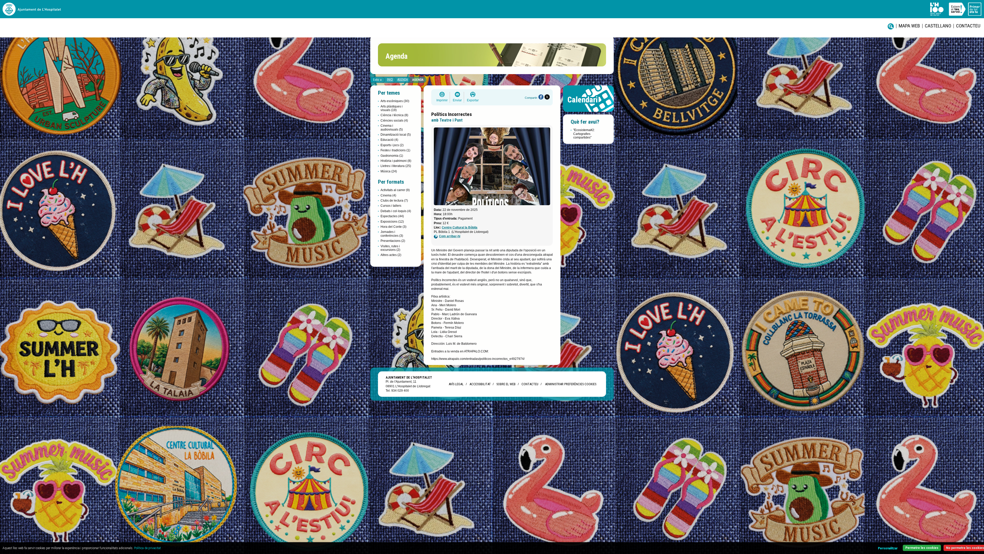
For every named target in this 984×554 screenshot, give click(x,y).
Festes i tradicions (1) (395, 150)
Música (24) (389, 171)
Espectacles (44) (392, 216)
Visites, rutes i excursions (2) (390, 248)
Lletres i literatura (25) (396, 166)
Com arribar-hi (449, 236)
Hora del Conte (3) (393, 227)
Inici (390, 79)
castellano (938, 26)
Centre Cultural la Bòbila (459, 227)
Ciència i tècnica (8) (394, 115)
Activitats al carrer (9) (395, 190)
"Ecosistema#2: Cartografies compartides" (584, 133)
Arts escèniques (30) (395, 101)
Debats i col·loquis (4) (396, 211)
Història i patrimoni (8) (396, 161)
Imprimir (442, 100)
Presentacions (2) (393, 241)
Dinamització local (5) (396, 134)
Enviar (457, 100)
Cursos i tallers (391, 205)
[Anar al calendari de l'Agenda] (588, 113)
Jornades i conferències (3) (392, 233)
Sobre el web (506, 384)
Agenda (402, 79)
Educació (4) (389, 140)
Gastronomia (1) (392, 155)
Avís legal (456, 384)
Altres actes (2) (391, 255)
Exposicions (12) (392, 221)
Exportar (473, 100)
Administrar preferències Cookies (570, 384)
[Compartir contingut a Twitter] (547, 97)
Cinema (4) (388, 195)
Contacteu (968, 26)
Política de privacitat (147, 548)
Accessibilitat (479, 384)
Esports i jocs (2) (392, 145)
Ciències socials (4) (394, 120)
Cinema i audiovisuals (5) (392, 127)
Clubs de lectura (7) (394, 200)
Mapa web (909, 26)
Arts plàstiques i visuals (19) (392, 108)
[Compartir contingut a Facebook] (541, 97)
